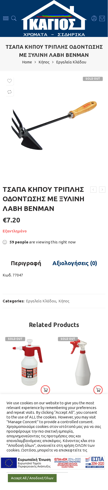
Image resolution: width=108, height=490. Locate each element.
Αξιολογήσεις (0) (74, 263)
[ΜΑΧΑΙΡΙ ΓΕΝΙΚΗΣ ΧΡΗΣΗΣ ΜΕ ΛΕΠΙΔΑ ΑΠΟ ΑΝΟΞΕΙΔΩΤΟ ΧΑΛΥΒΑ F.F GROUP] (93, 190)
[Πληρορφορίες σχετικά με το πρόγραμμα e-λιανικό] (52, 462)
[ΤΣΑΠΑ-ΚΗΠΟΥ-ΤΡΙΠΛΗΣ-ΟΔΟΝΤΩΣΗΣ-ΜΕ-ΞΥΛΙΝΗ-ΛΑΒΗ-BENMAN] (54, 125)
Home (27, 62)
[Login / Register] (94, 18)
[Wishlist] (9, 81)
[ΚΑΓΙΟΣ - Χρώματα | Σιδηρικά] (54, 18)
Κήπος (44, 62)
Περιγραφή (26, 263)
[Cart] (102, 18)
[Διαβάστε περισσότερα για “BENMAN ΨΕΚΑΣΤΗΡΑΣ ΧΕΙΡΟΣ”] (98, 390)
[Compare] (9, 92)
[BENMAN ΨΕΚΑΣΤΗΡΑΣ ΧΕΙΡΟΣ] (80, 362)
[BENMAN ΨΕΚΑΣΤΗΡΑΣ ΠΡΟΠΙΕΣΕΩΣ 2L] (102, 190)
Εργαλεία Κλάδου (71, 62)
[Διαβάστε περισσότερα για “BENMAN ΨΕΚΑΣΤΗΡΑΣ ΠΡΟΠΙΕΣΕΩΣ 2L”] (45, 390)
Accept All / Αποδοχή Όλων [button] (32, 478)
